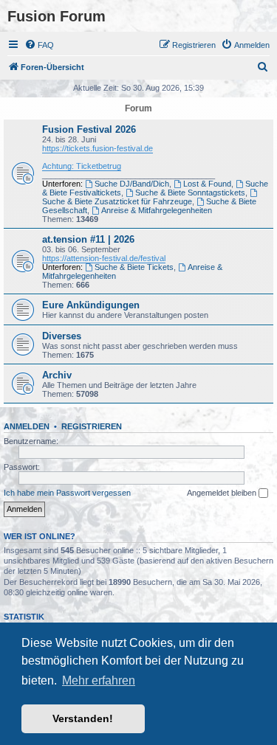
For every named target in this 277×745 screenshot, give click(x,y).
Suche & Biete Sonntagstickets (190, 192)
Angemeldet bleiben (223, 492)
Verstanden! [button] (82, 718)
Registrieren (91, 426)
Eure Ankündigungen (91, 305)
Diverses (61, 336)
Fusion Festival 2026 (89, 129)
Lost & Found (207, 183)
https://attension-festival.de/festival (103, 258)
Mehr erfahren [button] (98, 680)
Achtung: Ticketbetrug (81, 166)
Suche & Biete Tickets (134, 267)
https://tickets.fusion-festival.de (97, 148)
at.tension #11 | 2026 (88, 239)
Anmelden (26, 426)
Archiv (57, 375)
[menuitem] (39, 45)
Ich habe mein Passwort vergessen (67, 492)
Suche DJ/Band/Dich (132, 183)
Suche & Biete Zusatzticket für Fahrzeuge (117, 201)
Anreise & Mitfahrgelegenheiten (156, 210)
